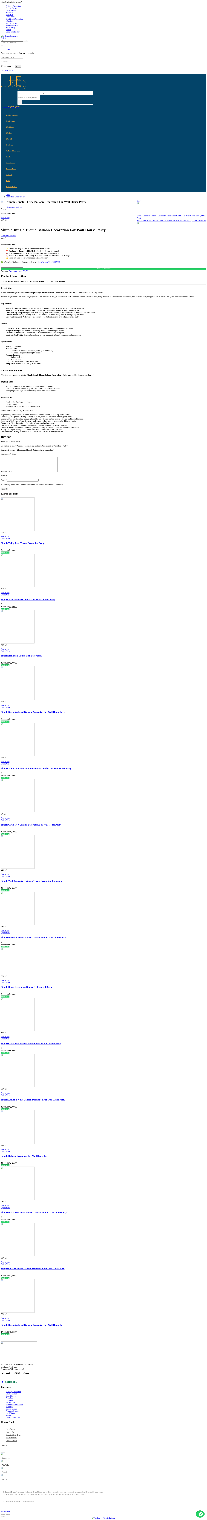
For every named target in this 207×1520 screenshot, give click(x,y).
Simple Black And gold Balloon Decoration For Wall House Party (33, 712)
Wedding (9, 21)
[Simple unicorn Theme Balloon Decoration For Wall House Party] (17, 1256)
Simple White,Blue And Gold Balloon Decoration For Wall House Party (36, 768)
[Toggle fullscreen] (4, 1514)
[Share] (7, 1514)
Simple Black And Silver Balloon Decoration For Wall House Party (34, 1212)
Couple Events (11, 8)
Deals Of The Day (13, 32)
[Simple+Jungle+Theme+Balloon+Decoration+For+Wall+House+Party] (3, 240)
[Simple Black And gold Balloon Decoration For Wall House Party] (17, 699)
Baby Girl (9, 15)
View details (5, 224)
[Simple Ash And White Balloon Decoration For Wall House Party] (17, 1087)
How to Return (11, 1441)
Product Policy (11, 1438)
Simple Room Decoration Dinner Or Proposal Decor (26, 987)
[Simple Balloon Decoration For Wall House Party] (17, 1143)
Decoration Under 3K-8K (15, 197)
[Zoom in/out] (2, 1514)
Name (4, 476)
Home (8, 195)
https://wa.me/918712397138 (49, 262)
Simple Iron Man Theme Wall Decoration (21, 655)
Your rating (6, 454)
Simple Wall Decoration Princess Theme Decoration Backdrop (31, 881)
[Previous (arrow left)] (2, 1516)
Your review (6, 472)
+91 (3, 1382)
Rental (8, 30)
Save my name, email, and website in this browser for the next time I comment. (33, 485)
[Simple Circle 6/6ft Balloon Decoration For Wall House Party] (17, 812)
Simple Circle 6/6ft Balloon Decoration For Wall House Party (31, 824)
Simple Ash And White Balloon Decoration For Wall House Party (33, 1099)
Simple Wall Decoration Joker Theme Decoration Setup (28, 599)
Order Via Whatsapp (104, 269)
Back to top (5, 1511)
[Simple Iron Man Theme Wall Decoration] (17, 643)
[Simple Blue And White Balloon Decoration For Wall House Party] (17, 924)
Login (18, 66)
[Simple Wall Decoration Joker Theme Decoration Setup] (17, 586)
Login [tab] (8, 49)
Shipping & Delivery (14, 1435)
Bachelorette (10, 17)
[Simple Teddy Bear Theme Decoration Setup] (17, 530)
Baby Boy (10, 12)
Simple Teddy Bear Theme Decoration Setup (23, 543)
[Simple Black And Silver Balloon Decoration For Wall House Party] (17, 1199)
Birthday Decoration (13, 6)
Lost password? (7, 71)
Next (139, 218)
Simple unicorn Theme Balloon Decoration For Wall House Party (33, 1268)
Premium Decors (12, 25)
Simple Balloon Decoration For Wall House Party (25, 1156)
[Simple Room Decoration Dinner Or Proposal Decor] (14, 974)
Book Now (5, 553)
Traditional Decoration (14, 19)
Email (4, 480)
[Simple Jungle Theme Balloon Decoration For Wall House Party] (1, 240)
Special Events (11, 23)
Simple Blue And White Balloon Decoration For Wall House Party (33, 937)
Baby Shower (11, 10)
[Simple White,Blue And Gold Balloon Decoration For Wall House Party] (17, 755)
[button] (103, 269)
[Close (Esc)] (9, 1514)
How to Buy (10, 1432)
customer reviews (14, 207)
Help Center (10, 1429)
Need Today (10, 28)
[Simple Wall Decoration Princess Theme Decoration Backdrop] (17, 868)
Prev (139, 201)
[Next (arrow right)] (4, 1516)
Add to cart (5, 218)
